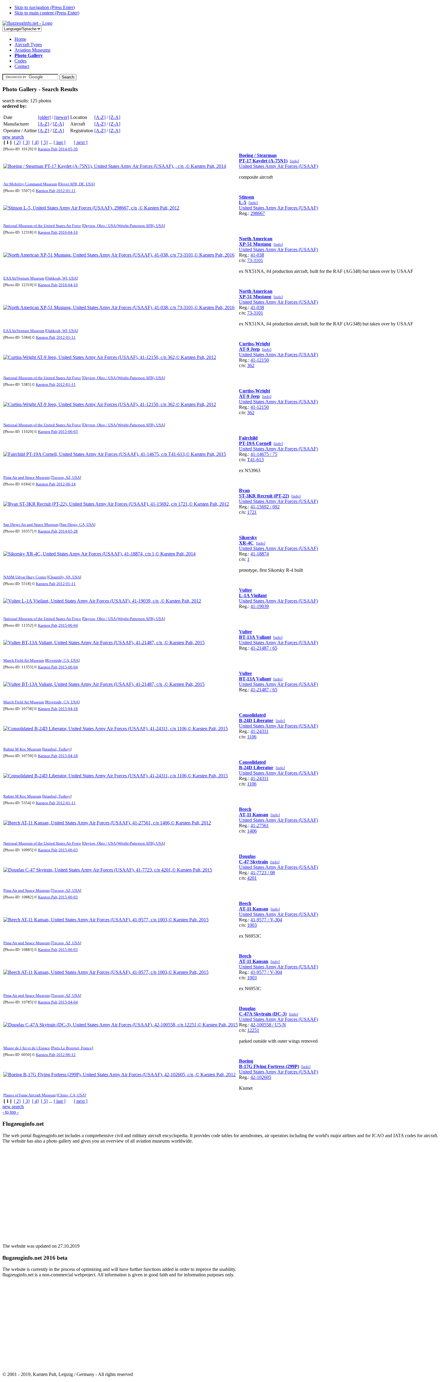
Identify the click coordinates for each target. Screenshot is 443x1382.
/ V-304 (274, 919)
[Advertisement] (183, 1191)
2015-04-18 (68, 708)
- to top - (10, 1112)
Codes (20, 60)
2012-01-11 (66, 190)
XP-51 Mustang (255, 244)
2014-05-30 (68, 149)
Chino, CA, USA (71, 1095)
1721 (252, 512)
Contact (21, 66)
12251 (253, 1030)
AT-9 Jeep (249, 349)
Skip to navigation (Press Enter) (44, 7)
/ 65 (273, 648)
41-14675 (259, 454)
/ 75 (273, 454)
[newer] (61, 117)
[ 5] (44, 142)
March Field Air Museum (23, 660)
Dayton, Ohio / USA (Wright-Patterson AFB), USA (123, 225)
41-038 (257, 255)
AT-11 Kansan (253, 814)
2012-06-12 (66, 1054)
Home (20, 39)
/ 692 (274, 506)
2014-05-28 (68, 531)
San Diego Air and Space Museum (30, 524)
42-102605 (260, 1077)
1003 (252, 925)
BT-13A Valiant (255, 637)
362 (250, 365)
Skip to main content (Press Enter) (46, 12)
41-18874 (259, 553)
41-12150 (259, 360)
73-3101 (255, 260)
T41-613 (255, 459)
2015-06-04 (68, 625)
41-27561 (259, 825)
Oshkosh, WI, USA (61, 278)
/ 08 (270, 872)
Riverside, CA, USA (62, 660)
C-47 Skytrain (253, 861)
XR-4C (246, 542)
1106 (251, 736)
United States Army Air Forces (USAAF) (278, 166)
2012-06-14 (66, 484)
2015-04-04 (68, 1002)
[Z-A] (114, 117)
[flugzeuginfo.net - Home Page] (27, 23)
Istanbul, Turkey (56, 749)
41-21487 (259, 648)
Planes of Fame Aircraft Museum (29, 1095)
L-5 (242, 202)
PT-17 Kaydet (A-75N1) (263, 160)
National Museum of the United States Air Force (42, 225)
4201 (252, 878)
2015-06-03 (68, 431)
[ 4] (35, 142)
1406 (252, 830)
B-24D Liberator (256, 720)
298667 (257, 213)
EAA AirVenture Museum (23, 278)
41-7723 (258, 872)
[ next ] (80, 142)
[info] (294, 161)
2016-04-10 (68, 232)
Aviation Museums (32, 50)
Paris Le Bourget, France (72, 1048)
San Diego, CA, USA (77, 524)
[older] (44, 117)
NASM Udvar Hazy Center (24, 577)
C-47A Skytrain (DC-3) (263, 1013)
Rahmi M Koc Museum (22, 749)
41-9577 (258, 919)
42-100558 (260, 1024)
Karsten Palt (48, 149)
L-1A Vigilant (253, 595)
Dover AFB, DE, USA (76, 184)
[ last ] (59, 142)
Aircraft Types (28, 44)
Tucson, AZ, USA (66, 477)
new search (13, 136)
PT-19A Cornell (255, 443)
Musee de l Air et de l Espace (26, 1048)
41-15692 (259, 506)
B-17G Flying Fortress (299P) (269, 1066)
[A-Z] (99, 117)
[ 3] (26, 142)
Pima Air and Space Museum (26, 477)
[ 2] (17, 142)
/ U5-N (278, 1024)
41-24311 (259, 731)
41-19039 (259, 606)
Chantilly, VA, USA (64, 577)
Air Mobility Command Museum (30, 184)
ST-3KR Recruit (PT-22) (264, 495)
